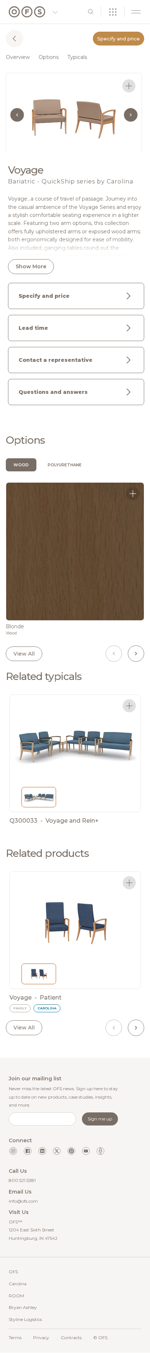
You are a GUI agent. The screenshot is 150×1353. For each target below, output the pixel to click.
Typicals (77, 57)
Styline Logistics (25, 1319)
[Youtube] (86, 1151)
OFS (13, 1271)
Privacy (41, 1337)
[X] (56, 1151)
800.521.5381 (22, 1180)
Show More (31, 266)
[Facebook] (27, 1151)
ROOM (16, 1295)
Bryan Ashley (23, 1307)
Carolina (18, 1283)
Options (49, 57)
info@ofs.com (23, 1201)
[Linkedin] (42, 1151)
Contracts (71, 1337)
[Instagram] (13, 1151)
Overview (18, 57)
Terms (15, 1337)
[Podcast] (100, 1151)
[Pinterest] (71, 1151)
